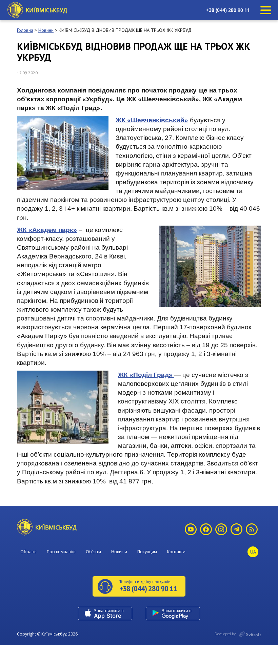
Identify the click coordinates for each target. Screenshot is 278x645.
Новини (119, 552)
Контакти (176, 552)
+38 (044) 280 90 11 (228, 10)
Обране (28, 552)
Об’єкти (93, 552)
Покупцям (147, 552)
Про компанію (61, 552)
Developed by (226, 633)
